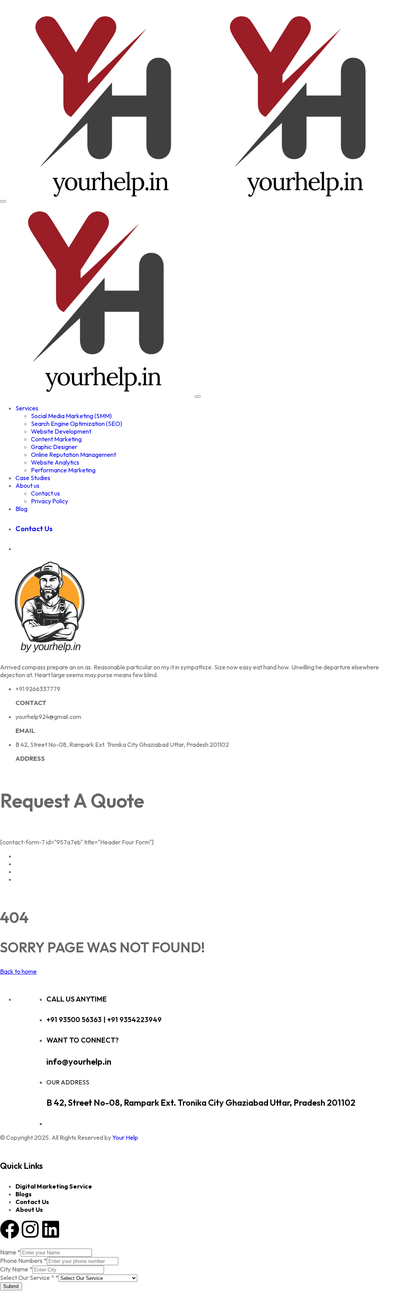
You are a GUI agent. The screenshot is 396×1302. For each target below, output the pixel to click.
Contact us (45, 493)
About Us (29, 1209)
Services (26, 408)
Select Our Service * (29, 1277)
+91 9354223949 (134, 1019)
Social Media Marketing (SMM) (71, 416)
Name (10, 1252)
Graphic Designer (54, 447)
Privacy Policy (49, 501)
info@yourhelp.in (78, 1061)
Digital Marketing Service (53, 1186)
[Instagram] (30, 1229)
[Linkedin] (50, 1229)
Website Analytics (55, 462)
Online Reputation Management (73, 454)
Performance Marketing (63, 470)
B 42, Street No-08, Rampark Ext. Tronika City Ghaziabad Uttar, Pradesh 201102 (200, 1102)
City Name (16, 1269)
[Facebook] (9, 1229)
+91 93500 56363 (74, 1019)
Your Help (125, 1137)
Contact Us (32, 1202)
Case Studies (32, 478)
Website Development (61, 431)
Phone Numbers (23, 1260)
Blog (21, 509)
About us (27, 485)
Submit (11, 1286)
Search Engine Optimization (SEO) (76, 423)
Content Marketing (56, 439)
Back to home (18, 971)
